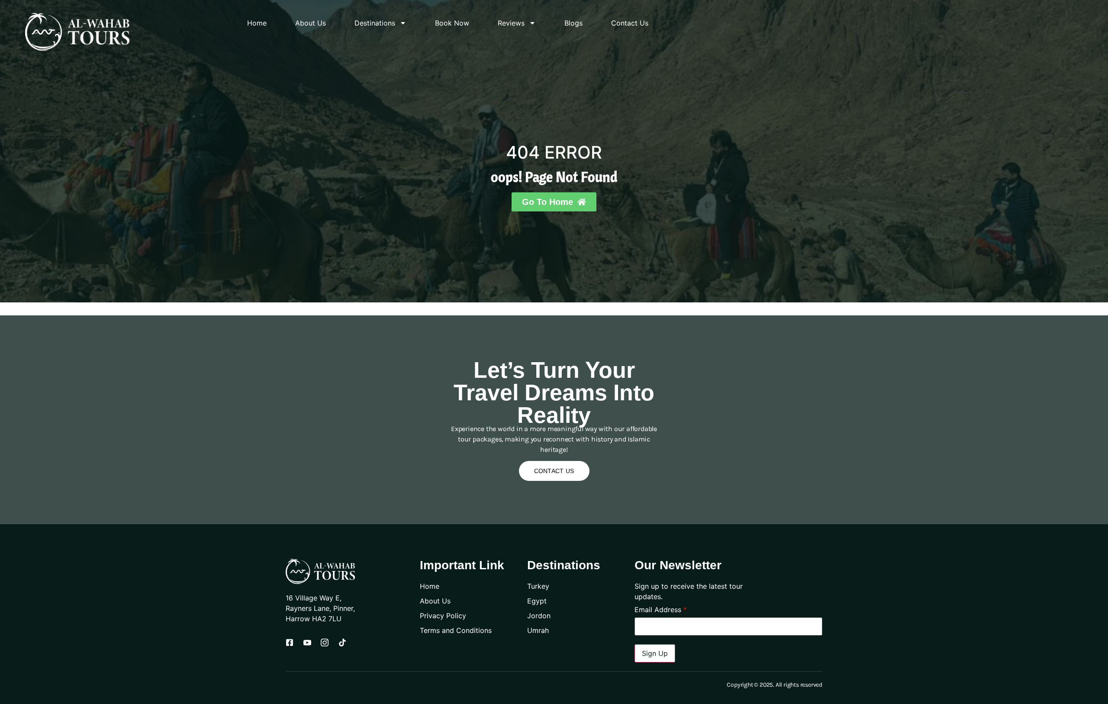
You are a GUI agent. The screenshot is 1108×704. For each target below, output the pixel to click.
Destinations (374, 23)
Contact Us (629, 23)
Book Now (452, 23)
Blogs (573, 23)
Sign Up (655, 653)
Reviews (511, 23)
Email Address (661, 609)
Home (257, 23)
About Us (310, 23)
